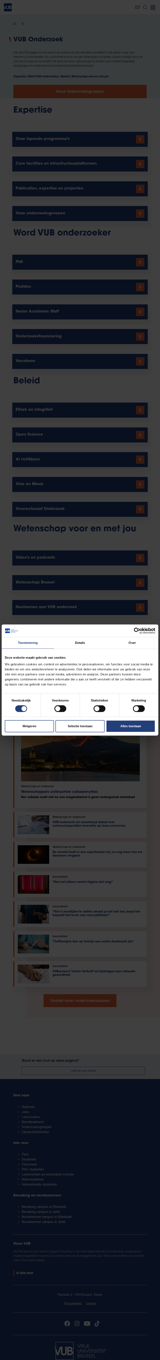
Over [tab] (132, 642)
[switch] (60, 708)
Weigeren (29, 726)
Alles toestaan (130, 726)
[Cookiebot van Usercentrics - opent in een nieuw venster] (137, 631)
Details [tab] (80, 642)
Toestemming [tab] (28, 642)
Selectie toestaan (80, 726)
